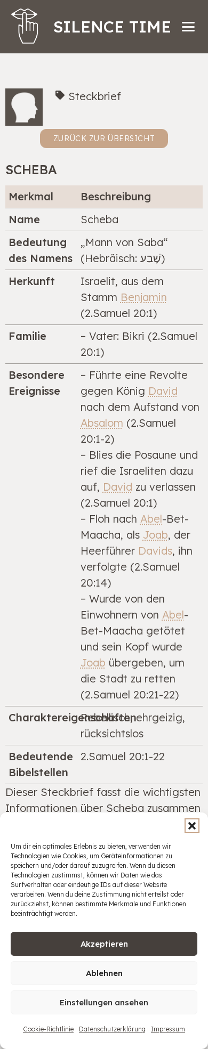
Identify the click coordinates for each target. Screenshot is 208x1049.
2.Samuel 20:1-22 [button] (123, 756)
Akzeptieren (104, 944)
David (163, 390)
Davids (155, 550)
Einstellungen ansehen (104, 1002)
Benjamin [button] (144, 297)
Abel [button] (151, 518)
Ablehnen (104, 973)
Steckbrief (94, 96)
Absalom (102, 422)
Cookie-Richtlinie (48, 1029)
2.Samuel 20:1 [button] (119, 313)
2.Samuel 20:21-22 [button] (130, 694)
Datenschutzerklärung (112, 1029)
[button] (192, 825)
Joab (155, 534)
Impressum (168, 1029)
